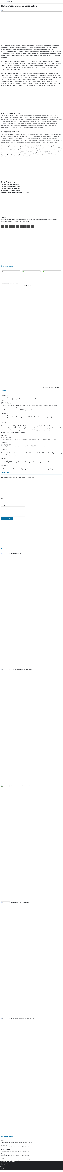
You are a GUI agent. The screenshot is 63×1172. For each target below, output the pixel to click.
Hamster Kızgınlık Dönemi (19, 219)
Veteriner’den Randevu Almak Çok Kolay (21, 669)
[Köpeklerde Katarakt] (5, 610)
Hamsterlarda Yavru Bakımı (21, 221)
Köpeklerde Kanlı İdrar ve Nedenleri (20, 902)
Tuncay (3, 1153)
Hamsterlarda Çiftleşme (50, 219)
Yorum (3, 480)
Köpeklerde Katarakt (16, 553)
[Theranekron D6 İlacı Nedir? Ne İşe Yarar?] (5, 842)
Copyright (2, 1168)
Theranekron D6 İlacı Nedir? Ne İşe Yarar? (21, 786)
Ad (2, 498)
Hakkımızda (2, 1164)
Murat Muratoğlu (5, 1149)
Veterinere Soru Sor (5, 1163)
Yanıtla (2, 400)
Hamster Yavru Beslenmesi (35, 219)
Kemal (2, 1158)
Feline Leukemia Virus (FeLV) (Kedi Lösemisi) (22, 1018)
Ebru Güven (4, 1145)
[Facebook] (2, 226)
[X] (6, 226)
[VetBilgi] (9, 1)
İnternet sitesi (4, 511)
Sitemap (2, 1166)
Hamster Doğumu (6, 219)
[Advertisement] (31, 100)
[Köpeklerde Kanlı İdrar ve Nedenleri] (5, 959)
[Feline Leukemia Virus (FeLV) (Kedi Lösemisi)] (5, 1075)
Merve (2, 1140)
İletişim (1, 1169)
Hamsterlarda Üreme (7, 221)
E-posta (3, 505)
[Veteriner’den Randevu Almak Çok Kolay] (5, 726)
